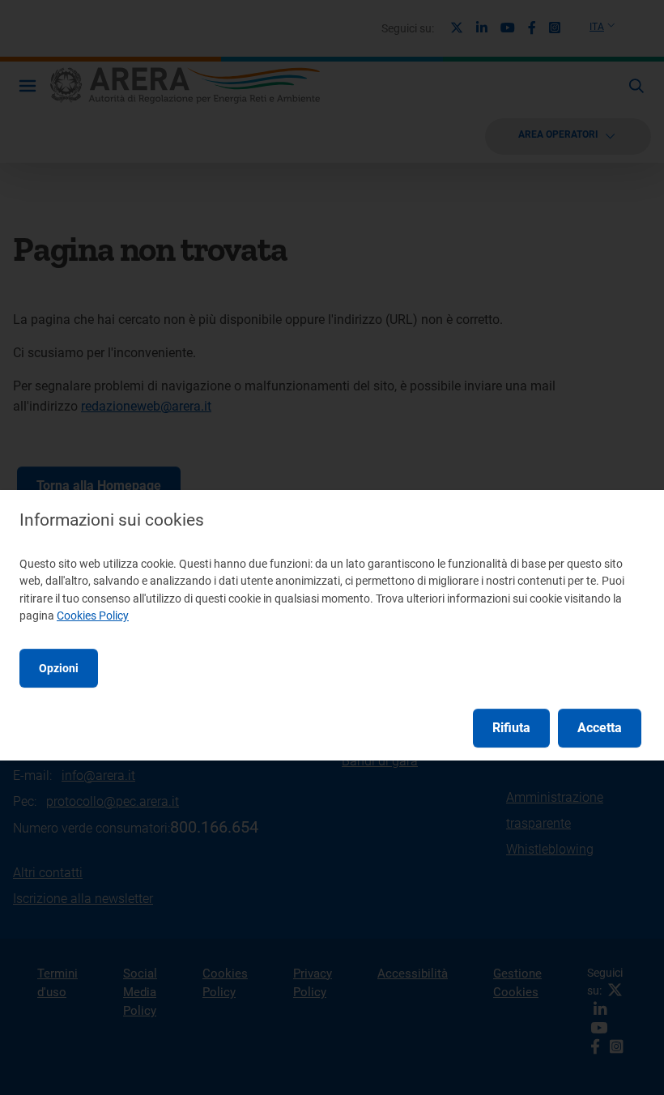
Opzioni (59, 668)
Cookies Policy (93, 615)
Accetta (599, 727)
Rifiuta (511, 727)
